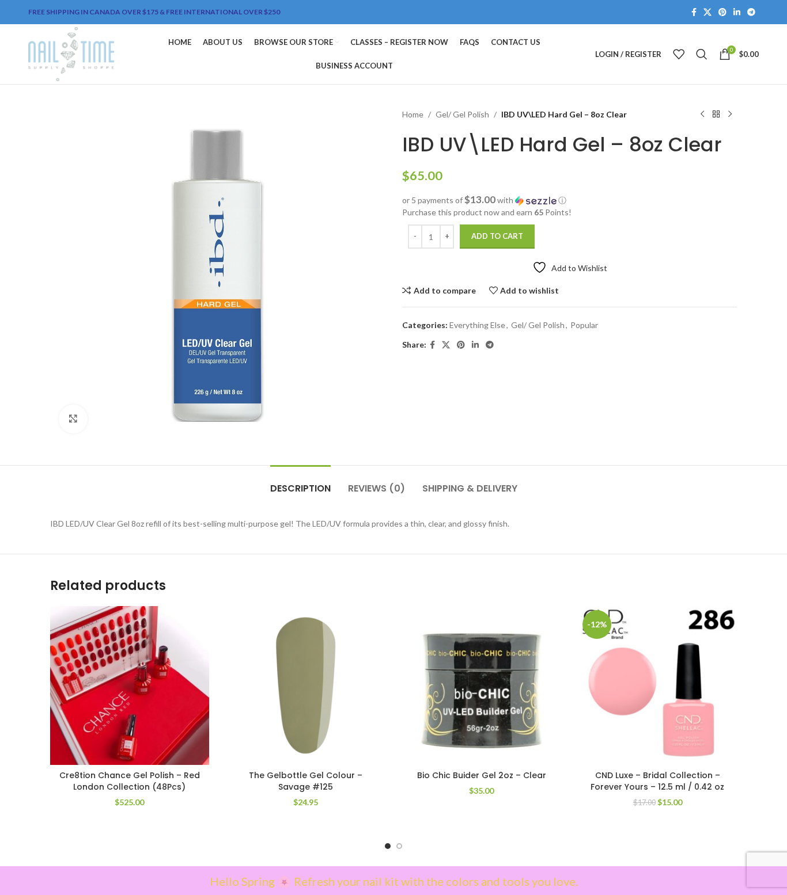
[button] (569, 200)
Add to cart (497, 236)
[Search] (701, 54)
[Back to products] (716, 114)
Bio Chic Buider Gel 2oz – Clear (481, 775)
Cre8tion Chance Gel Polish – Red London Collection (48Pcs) (129, 781)
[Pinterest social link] (722, 12)
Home (412, 114)
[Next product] (730, 114)
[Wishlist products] (678, 54)
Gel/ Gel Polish (462, 114)
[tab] (300, 482)
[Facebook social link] (694, 12)
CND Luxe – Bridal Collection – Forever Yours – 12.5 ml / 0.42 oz (657, 781)
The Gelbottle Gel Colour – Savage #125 (305, 781)
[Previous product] (702, 114)
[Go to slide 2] (399, 846)
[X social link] (707, 12)
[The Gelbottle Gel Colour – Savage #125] (305, 685)
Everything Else (477, 325)
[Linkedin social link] (737, 12)
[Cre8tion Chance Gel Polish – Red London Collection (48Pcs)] (129, 685)
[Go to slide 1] (388, 846)
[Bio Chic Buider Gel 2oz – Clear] (481, 685)
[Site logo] (71, 53)
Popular (584, 325)
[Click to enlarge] (73, 419)
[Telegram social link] (751, 12)
